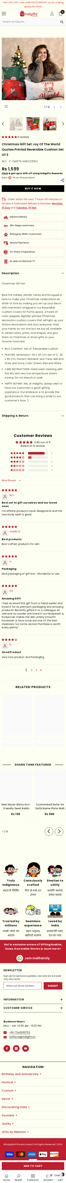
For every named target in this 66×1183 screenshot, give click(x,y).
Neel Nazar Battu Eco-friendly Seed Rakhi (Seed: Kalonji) (16, 806)
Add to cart (33, 1166)
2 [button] (31, 670)
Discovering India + (16, 1107)
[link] (17, 739)
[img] (9, 490)
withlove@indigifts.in (22, 1037)
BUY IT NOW (33, 188)
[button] (54, 107)
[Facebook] (7, 1048)
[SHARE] (61, 180)
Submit (53, 986)
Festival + (9, 1082)
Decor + (7, 1099)
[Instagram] (16, 1048)
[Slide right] (59, 831)
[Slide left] (49, 831)
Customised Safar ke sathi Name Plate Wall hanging (50, 806)
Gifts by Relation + (15, 1132)
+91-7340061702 (19, 1032)
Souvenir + (9, 1115)
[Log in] (52, 13)
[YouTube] (25, 1048)
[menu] (4, 13)
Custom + (9, 1091)
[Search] (33, 22)
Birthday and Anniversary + (22, 1074)
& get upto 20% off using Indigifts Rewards (32, 173)
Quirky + (8, 1124)
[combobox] (29, 21)
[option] (33, 69)
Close (63, 3)
